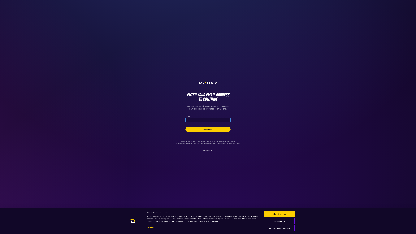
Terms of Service (229, 143)
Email (187, 116)
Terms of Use (213, 141)
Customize (278, 221)
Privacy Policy (230, 141)
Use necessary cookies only (279, 228)
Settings (150, 227)
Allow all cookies (279, 214)
